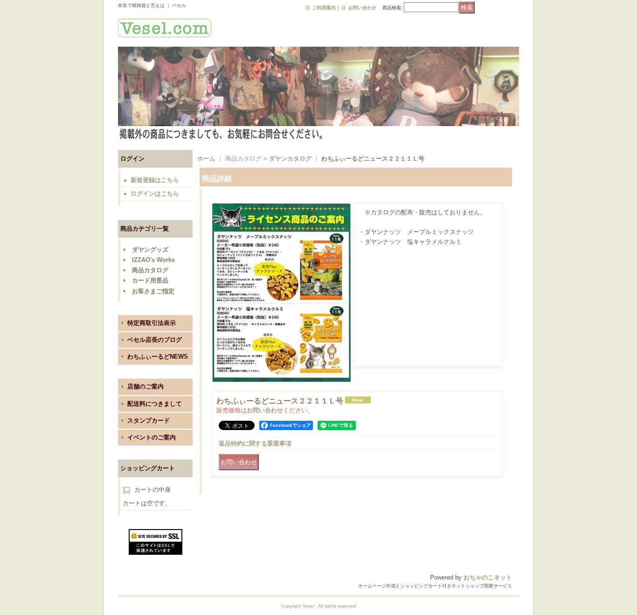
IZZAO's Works (153, 259)
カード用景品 (150, 280)
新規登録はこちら (155, 180)
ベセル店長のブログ (154, 339)
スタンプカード (148, 420)
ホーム (206, 158)
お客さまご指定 (153, 291)
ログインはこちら (155, 193)
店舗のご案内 (145, 386)
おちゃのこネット (488, 577)
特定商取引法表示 (151, 322)
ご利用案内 (324, 7)
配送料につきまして (154, 403)
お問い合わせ (362, 7)
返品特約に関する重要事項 (255, 443)
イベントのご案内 (151, 437)
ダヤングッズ (150, 249)
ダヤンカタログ (290, 158)
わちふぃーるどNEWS (157, 356)
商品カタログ (150, 270)
